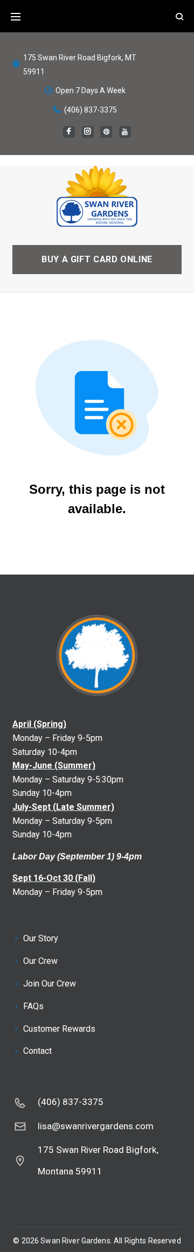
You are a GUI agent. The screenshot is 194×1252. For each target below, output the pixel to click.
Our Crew (40, 961)
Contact (37, 1051)
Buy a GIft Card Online (97, 259)
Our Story (40, 938)
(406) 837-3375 (90, 110)
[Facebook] (69, 132)
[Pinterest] (106, 132)
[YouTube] (125, 132)
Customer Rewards (59, 1029)
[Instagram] (88, 132)
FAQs (33, 1006)
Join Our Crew (49, 983)
